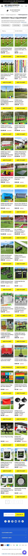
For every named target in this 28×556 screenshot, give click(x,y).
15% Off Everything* (19, 1)
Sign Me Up (20, 514)
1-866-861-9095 (6, 554)
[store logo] (12, 5)
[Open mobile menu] (2, 6)
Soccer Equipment (11, 14)
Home (2, 14)
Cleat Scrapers (6, 25)
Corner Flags (16, 25)
